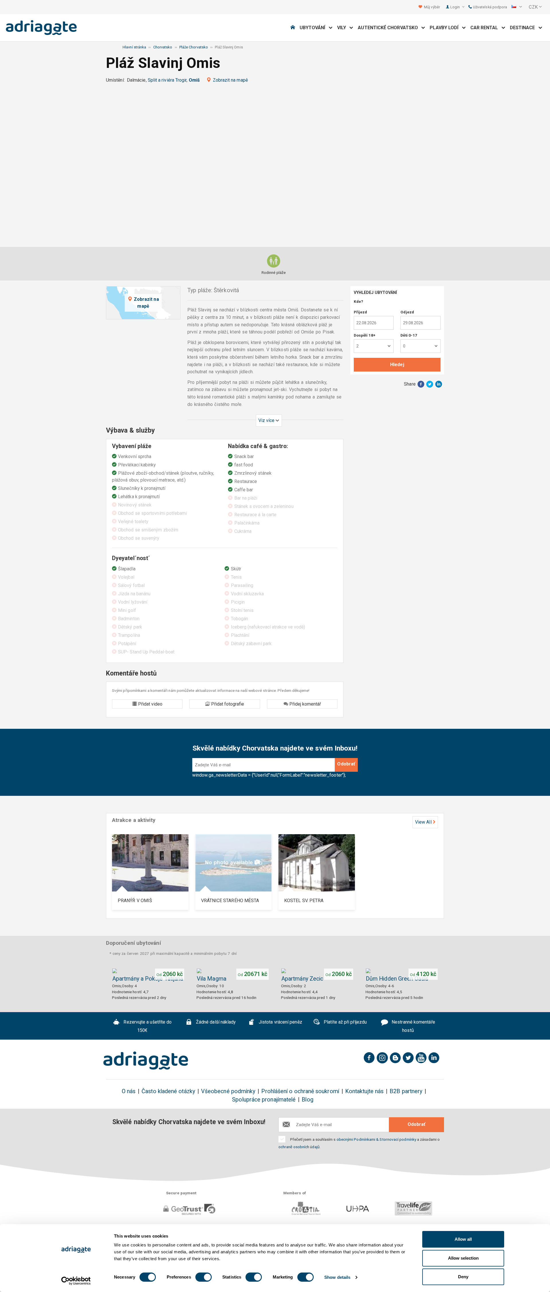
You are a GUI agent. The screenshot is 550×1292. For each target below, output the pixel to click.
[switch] (203, 1277)
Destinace (524, 27)
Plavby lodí (446, 27)
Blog (307, 1099)
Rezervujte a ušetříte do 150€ (147, 1026)
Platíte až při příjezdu (345, 1022)
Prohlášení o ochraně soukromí (300, 1091)
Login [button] (455, 7)
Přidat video (149, 704)
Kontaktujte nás (364, 1091)
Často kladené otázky (168, 1091)
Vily (343, 27)
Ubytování (314, 27)
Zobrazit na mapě (230, 80)
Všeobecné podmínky (228, 1091)
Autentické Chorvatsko (389, 27)
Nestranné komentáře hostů (412, 1026)
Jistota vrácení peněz (280, 1022)
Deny (463, 1276)
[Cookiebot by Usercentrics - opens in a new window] (76, 1281)
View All (423, 822)
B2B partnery (406, 1091)
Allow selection (463, 1258)
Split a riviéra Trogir (167, 80)
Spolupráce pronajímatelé (264, 1099)
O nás (128, 1091)
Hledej (397, 364)
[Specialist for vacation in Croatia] (146, 1060)
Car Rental (486, 27)
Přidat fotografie (227, 704)
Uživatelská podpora (489, 7)
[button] (517, 7)
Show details (337, 1277)
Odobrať (346, 764)
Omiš (194, 80)
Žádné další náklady (215, 1022)
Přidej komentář (304, 704)
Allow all (463, 1239)
